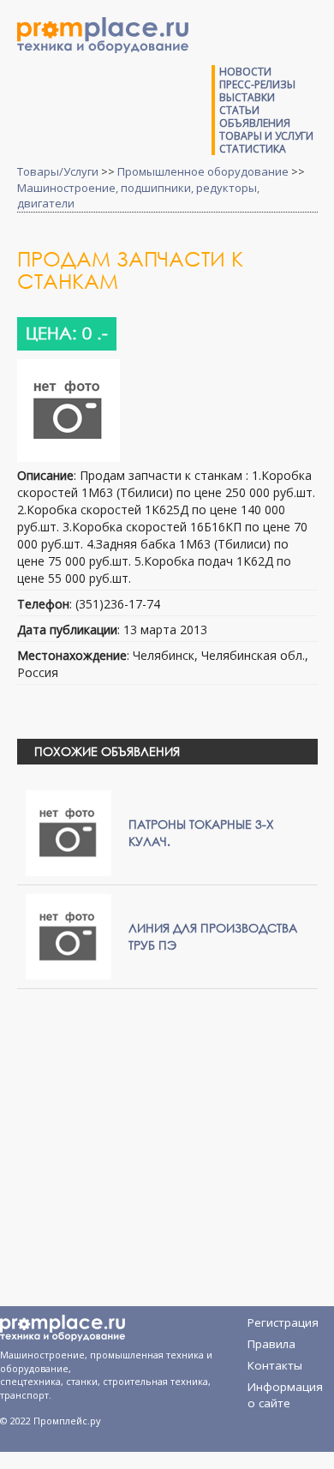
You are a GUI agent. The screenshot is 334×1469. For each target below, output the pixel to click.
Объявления (254, 123)
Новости (245, 71)
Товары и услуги (266, 135)
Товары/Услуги (57, 171)
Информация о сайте (285, 1389)
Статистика (252, 148)
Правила (271, 1344)
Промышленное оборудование (203, 171)
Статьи (239, 110)
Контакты (275, 1365)
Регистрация (283, 1322)
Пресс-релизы (257, 84)
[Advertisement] (174, 1126)
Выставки (247, 97)
